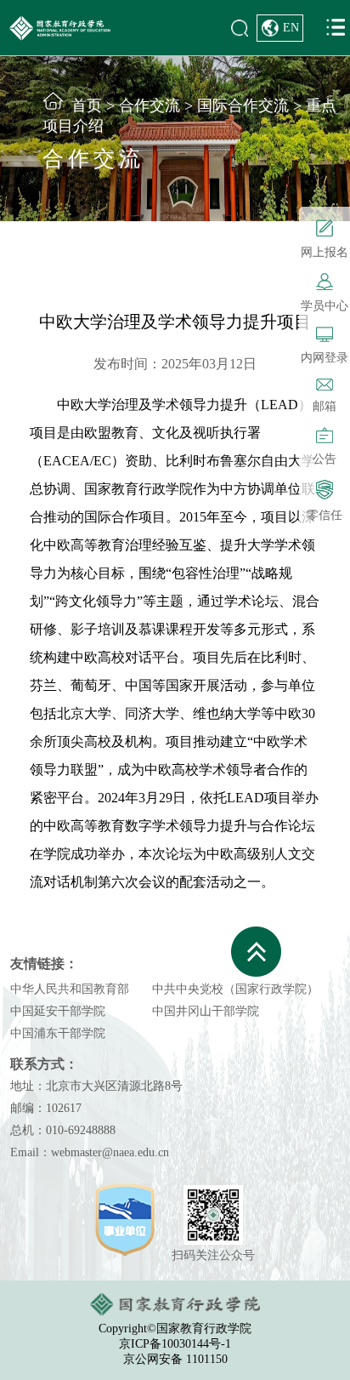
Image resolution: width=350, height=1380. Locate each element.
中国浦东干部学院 (57, 1033)
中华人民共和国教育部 (69, 989)
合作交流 (149, 105)
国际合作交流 (243, 105)
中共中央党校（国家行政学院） (235, 989)
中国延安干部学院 (57, 1011)
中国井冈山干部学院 (205, 1011)
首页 (86, 105)
